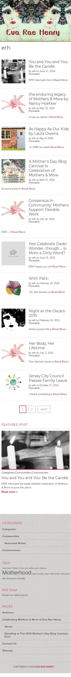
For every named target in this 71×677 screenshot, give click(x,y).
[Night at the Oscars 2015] (13, 322)
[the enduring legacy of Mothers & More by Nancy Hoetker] (13, 105)
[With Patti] (13, 289)
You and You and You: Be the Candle (48, 64)
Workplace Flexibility (16, 578)
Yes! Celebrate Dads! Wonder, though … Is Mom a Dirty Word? (48, 248)
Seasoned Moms (15, 543)
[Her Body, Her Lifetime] (13, 354)
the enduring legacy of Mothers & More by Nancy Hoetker (48, 99)
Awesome (6, 568)
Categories (9, 529)
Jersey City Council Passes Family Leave (48, 378)
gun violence (41, 568)
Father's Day (18, 568)
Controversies (11, 550)
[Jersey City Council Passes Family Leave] (13, 384)
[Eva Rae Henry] (33, 39)
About (8, 626)
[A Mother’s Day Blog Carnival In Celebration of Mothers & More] (13, 172)
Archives (8, 612)
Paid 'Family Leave (40, 574)
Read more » (10, 491)
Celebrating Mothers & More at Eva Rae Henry (31, 619)
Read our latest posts (15, 594)
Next (44, 409)
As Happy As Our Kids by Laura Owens (49, 131)
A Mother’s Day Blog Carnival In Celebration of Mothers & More (48, 168)
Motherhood (16, 572)
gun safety (29, 568)
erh (34, 71)
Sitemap (7, 650)
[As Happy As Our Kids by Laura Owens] (13, 140)
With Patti (39, 278)
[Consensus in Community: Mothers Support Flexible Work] (13, 211)
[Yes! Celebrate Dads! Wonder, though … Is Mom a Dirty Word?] (13, 255)
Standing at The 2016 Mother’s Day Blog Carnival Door (36, 635)
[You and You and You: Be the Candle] (13, 73)
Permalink (34, 74)
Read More (61, 79)
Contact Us (9, 643)
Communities (10, 536)
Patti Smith (55, 574)
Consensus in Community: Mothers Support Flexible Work (49, 207)
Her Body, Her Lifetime (41, 345)
